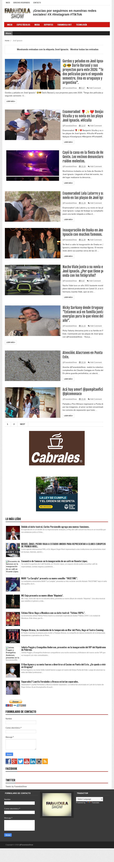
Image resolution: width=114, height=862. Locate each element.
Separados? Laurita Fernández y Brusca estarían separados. (50, 681)
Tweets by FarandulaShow (16, 786)
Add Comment (95, 88)
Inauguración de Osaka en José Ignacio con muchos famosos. (83, 232)
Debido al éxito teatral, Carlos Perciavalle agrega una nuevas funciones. (55, 526)
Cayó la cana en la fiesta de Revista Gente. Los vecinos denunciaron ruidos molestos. (86, 156)
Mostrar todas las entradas (84, 49)
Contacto (37, 2)
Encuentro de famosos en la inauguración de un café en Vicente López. (54, 561)
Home (7, 40)
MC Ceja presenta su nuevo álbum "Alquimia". (42, 595)
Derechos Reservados (21, 2)
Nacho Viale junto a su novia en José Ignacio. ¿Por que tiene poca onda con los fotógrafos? (85, 271)
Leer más (10, 101)
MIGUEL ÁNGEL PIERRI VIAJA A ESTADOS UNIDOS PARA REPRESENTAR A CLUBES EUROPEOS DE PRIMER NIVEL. (63, 545)
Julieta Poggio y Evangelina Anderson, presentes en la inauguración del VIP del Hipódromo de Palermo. (63, 648)
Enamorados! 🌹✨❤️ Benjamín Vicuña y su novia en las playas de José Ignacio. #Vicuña (85, 116)
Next (22, 424)
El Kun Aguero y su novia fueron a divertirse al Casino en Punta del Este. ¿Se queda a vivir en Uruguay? (63, 666)
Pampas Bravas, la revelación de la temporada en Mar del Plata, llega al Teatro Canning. (62, 630)
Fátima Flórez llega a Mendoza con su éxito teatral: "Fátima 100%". (53, 613)
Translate (95, 803)
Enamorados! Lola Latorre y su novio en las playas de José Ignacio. (86, 195)
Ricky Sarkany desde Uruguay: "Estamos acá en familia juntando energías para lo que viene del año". (86, 314)
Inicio (8, 2)
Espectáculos (23, 24)
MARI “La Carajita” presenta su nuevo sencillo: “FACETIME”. (49, 578)
